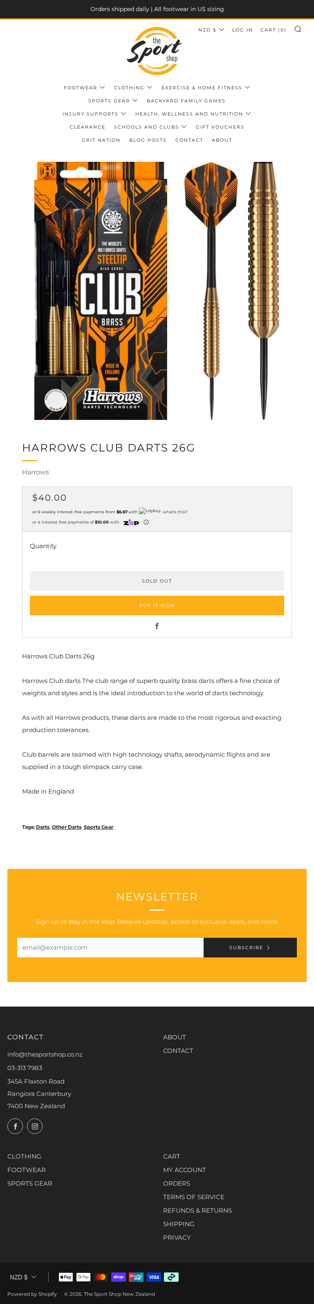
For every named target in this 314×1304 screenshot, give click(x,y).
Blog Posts (148, 140)
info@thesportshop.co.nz (45, 1054)
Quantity (43, 546)
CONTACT (178, 1051)
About (222, 140)
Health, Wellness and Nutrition (189, 114)
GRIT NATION (101, 140)
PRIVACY (177, 1237)
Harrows (35, 472)
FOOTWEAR (26, 1170)
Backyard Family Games (186, 101)
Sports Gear (109, 101)
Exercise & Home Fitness (201, 88)
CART (171, 1156)
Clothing (129, 88)
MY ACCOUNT (184, 1170)
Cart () (273, 30)
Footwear (80, 88)
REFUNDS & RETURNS (197, 1210)
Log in (242, 30)
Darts (42, 827)
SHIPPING (179, 1224)
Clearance (87, 127)
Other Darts (66, 827)
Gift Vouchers (220, 127)
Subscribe (246, 947)
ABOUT (174, 1037)
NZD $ (207, 30)
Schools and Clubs (146, 127)
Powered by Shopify (32, 1294)
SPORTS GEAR (29, 1183)
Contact (189, 140)
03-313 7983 (24, 1068)
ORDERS (176, 1183)
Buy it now (157, 605)
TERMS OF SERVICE (193, 1197)
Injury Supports (91, 114)
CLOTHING (24, 1156)
